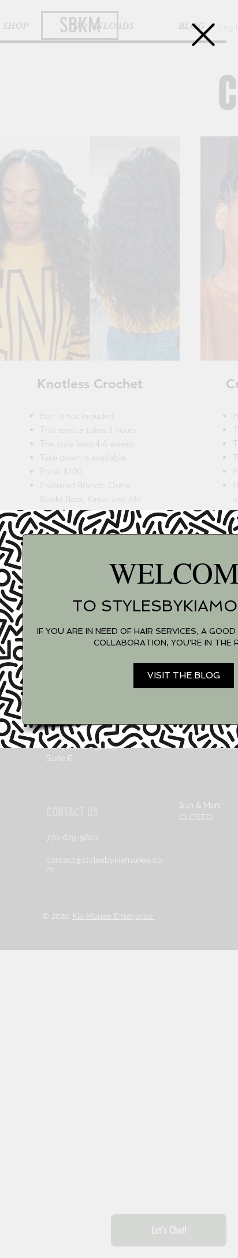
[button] (203, 34)
